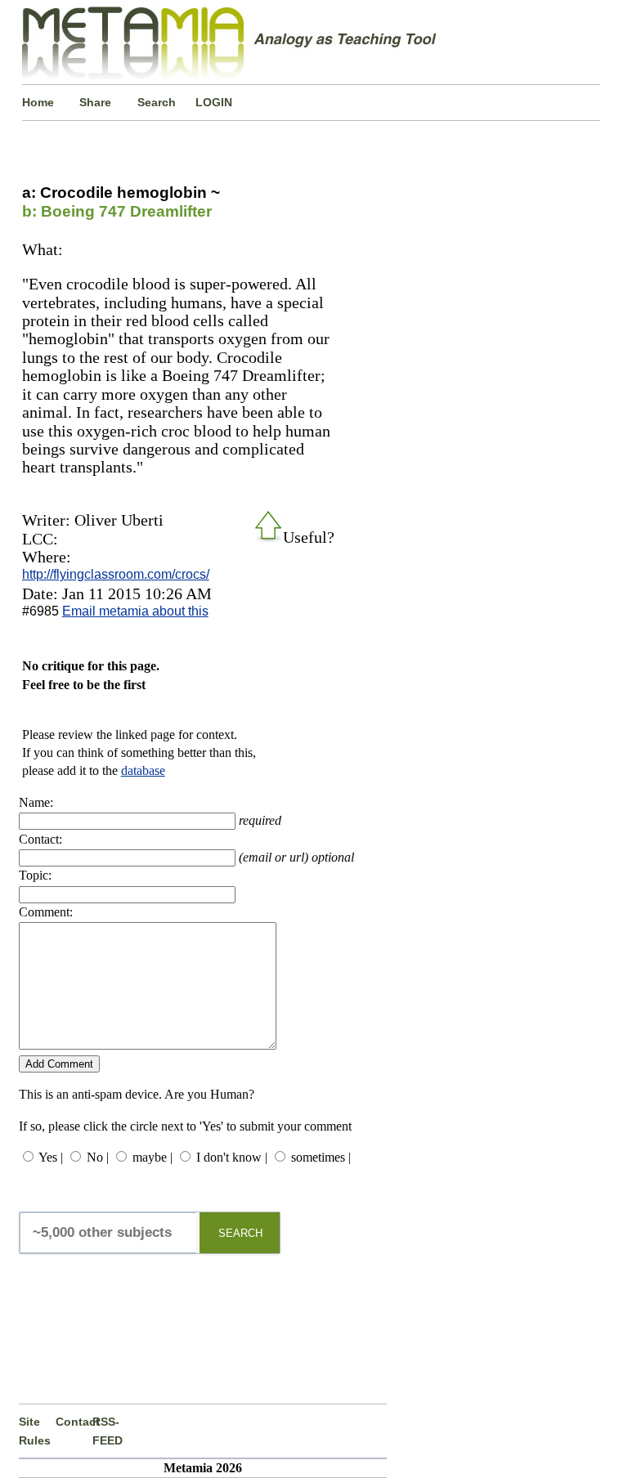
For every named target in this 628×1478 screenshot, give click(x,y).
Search (156, 102)
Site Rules (35, 1430)
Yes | (50, 1157)
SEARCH (240, 1233)
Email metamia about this (135, 611)
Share (95, 102)
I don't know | (231, 1157)
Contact (74, 1421)
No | (98, 1157)
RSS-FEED (107, 1430)
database (143, 770)
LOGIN (213, 102)
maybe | (152, 1157)
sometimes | (321, 1157)
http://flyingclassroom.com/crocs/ (115, 574)
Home (38, 102)
